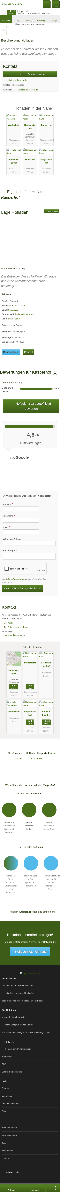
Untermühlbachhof (46, 713)
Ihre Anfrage (9, 550)
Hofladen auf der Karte (16, 80)
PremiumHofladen (54, 111)
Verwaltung (7, 1096)
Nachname (8, 516)
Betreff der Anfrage (12, 539)
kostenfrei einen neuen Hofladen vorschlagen (23, 1001)
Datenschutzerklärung (16, 579)
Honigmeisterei (30, 127)
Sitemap (5, 1088)
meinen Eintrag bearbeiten (14, 1017)
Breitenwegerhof (13, 161)
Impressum (7, 1056)
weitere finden (29, 825)
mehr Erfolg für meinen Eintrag (19, 1025)
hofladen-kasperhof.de (27, 90)
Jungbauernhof (46, 161)
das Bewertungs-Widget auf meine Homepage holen (26, 1032)
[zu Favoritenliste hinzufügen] (4, 26)
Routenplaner (52, 211)
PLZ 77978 (20, 305)
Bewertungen (42, 21)
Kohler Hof (30, 159)
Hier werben (7, 1150)
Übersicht (6, 21)
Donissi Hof (46, 125)
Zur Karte (8, 623)
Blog (4, 1111)
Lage (18, 21)
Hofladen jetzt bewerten (33, 406)
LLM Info (6, 1158)
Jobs (4, 1143)
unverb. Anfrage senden (31, 74)
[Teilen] (49, 1188)
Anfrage (54, 21)
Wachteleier (14, 125)
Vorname (7, 504)
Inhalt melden (37, 758)
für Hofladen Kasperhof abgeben (9, 827)
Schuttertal (13, 310)
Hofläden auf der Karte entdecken (17, 985)
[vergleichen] (4, 33)
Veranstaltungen (9, 1135)
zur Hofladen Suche (3, 12)
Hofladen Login (11, 1172)
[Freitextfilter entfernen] (47, 4)
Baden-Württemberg (24, 314)
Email (6, 527)
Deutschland (14, 319)
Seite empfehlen (9, 1127)
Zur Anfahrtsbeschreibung (16, 627)
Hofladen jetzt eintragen (31, 951)
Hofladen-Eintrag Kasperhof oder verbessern (11, 884)
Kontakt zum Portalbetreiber (18, 1049)
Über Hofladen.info (10, 1103)
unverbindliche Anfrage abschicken (22, 588)
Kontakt (28, 352)
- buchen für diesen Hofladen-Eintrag (52, 882)
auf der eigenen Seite (31, 881)
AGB (4, 1064)
